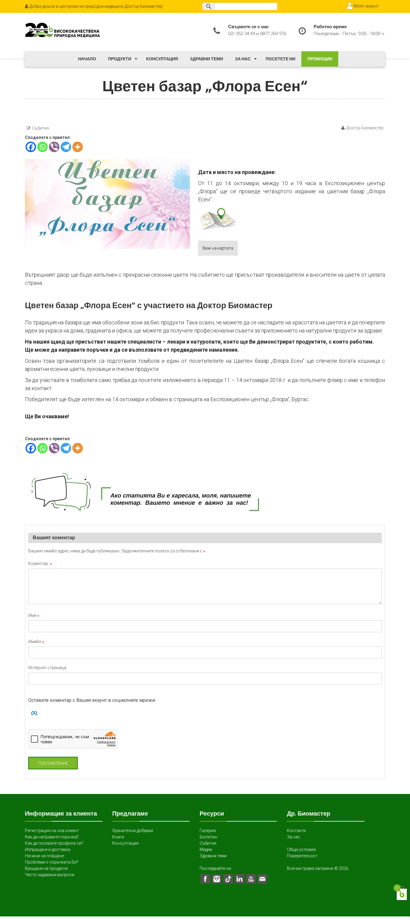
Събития (40, 128)
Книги (118, 836)
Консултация (162, 59)
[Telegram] (66, 147)
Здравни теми (206, 59)
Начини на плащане (44, 855)
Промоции (319, 59)
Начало (87, 59)
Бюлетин (208, 836)
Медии (206, 849)
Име (33, 615)
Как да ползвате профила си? (54, 843)
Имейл (36, 641)
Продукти (119, 59)
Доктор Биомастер (365, 127)
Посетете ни (280, 59)
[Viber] (54, 147)
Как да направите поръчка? (52, 836)
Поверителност (302, 855)
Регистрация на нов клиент (52, 830)
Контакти (296, 830)
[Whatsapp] (42, 147)
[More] (77, 147)
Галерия (208, 830)
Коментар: (40, 563)
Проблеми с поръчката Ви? (51, 862)
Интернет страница (47, 667)
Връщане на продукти (46, 868)
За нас (243, 59)
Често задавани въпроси (49, 874)
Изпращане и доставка (47, 849)
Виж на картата (218, 248)
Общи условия (301, 849)
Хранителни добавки (132, 830)
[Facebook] (31, 147)
